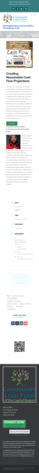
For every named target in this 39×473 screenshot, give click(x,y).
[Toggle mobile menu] (35, 15)
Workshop (19, 228)
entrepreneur (12, 298)
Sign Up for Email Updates (19, 432)
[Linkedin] (21, 323)
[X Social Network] (17, 323)
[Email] (26, 323)
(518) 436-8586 (21, 249)
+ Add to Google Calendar (20, 277)
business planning (17, 296)
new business (12, 304)
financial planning (14, 301)
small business (25, 304)
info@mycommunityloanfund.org (19, 4)
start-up (10, 306)
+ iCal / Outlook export (20, 283)
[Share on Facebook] (13, 323)
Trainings (19, 306)
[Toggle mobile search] (31, 15)
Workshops (11, 309)
